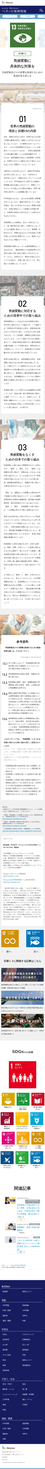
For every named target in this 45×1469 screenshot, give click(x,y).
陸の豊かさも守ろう (30, 1166)
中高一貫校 (7, 1310)
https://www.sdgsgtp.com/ (11, 882)
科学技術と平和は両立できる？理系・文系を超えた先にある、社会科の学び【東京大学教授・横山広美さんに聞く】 (28, 1211)
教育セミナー (27, 1291)
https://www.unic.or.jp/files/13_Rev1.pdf (14, 825)
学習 (24, 1355)
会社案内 (4, 1457)
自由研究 (6, 1339)
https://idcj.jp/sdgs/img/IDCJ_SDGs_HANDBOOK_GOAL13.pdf (21, 831)
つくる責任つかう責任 (29, 1147)
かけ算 (5, 1345)
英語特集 (6, 1370)
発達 (4, 1405)
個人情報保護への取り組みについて (13, 1454)
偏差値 (5, 1316)
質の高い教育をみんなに (29, 1108)
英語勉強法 (26, 1365)
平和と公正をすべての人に (15, 1166)
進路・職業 (7, 1321)
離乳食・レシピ (8, 1389)
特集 (24, 1321)
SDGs (5, 1334)
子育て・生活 (8, 1379)
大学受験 (25, 1310)
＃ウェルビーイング (10, 16)
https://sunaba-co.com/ (10, 876)
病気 (24, 1384)
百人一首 (25, 1345)
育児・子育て (7, 1384)
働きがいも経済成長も (15, 1127)
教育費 (5, 1291)
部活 (4, 1360)
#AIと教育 (27, 16)
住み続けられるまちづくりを (14, 1147)
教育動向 (6, 1286)
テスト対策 (7, 1355)
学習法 (5, 1329)
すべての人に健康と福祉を (14, 1108)
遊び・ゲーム (27, 1399)
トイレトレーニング (10, 1394)
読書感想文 (26, 1339)
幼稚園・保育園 (28, 1394)
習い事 (24, 1389)
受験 (4, 1300)
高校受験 (25, 1305)
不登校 (24, 1405)
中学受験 (6, 1305)
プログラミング (28, 1334)
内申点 (24, 1316)
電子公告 (4, 1459)
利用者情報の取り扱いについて (11, 1452)
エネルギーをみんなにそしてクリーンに (30, 1127)
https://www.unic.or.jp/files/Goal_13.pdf (14, 818)
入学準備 (6, 1399)
